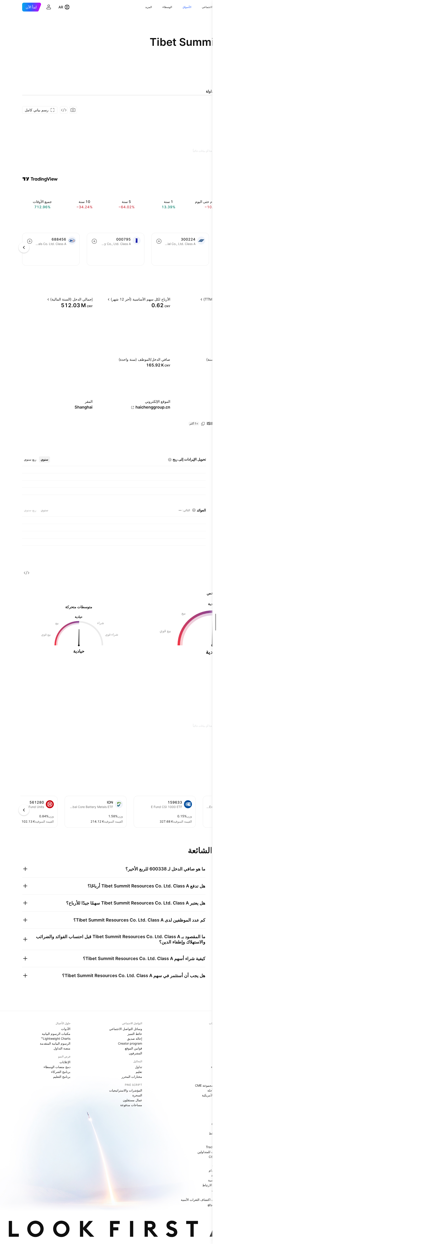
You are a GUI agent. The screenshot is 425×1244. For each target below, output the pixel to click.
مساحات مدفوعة (131, 1105)
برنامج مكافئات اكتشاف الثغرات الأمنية (206, 1200)
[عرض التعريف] (197, 299)
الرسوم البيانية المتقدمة (55, 1043)
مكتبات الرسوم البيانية (56, 1034)
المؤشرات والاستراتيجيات (125, 1090)
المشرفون (135, 1053)
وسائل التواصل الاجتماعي (125, 1029)
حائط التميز (135, 1034)
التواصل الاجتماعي (212, 7)
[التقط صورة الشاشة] (73, 110)
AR (60, 7)
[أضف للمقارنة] (159, 241)
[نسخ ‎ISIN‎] (203, 424)
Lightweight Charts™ (55, 1038)
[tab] (44, 459)
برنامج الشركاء (60, 1072)
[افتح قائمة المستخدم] (48, 7)
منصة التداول (62, 1048)
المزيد (148, 7)
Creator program (130, 1043)
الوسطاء (167, 7)
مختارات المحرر (132, 1076)
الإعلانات (65, 1062)
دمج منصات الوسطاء (57, 1067)
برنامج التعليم (61, 1076)
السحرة (137, 1095)
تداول (138, 1067)
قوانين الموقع (133, 1048)
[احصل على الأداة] (64, 110)
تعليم (139, 1072)
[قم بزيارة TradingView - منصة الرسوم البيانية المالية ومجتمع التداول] (40, 179)
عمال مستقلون (132, 1100)
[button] (199, 7)
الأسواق (187, 7)
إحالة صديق (134, 1038)
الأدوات (65, 1029)
